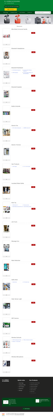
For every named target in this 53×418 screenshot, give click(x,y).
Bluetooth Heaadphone (17, 48)
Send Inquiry (11, 9)
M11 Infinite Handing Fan (17, 127)
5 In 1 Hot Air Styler (26, 166)
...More (33, 52)
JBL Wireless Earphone (17, 70)
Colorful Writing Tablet (27, 206)
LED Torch (14, 222)
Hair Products (15, 164)
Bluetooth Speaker (16, 87)
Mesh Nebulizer (15, 260)
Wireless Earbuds (16, 337)
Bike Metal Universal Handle (19, 29)
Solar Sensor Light (16, 299)
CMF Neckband (15, 72)
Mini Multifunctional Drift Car (17, 206)
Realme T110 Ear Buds (16, 341)
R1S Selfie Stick (26, 282)
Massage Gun (15, 241)
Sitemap (20, 390)
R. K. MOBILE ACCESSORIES (12, 2)
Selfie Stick (14, 279)
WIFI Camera (15, 318)
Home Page (5, 12)
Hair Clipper (15, 166)
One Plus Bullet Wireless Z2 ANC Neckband (28, 73)
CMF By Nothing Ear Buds (17, 339)
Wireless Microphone (17, 357)
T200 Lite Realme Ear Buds (28, 339)
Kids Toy (13, 202)
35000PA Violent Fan (26, 127)
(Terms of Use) (22, 413)
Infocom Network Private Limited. (19, 414)
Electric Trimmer (16, 145)
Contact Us (29, 12)
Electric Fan (14, 125)
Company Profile (13, 12)
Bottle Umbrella (15, 106)
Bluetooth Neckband (17, 67)
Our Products (22, 12)
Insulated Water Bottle (17, 183)
